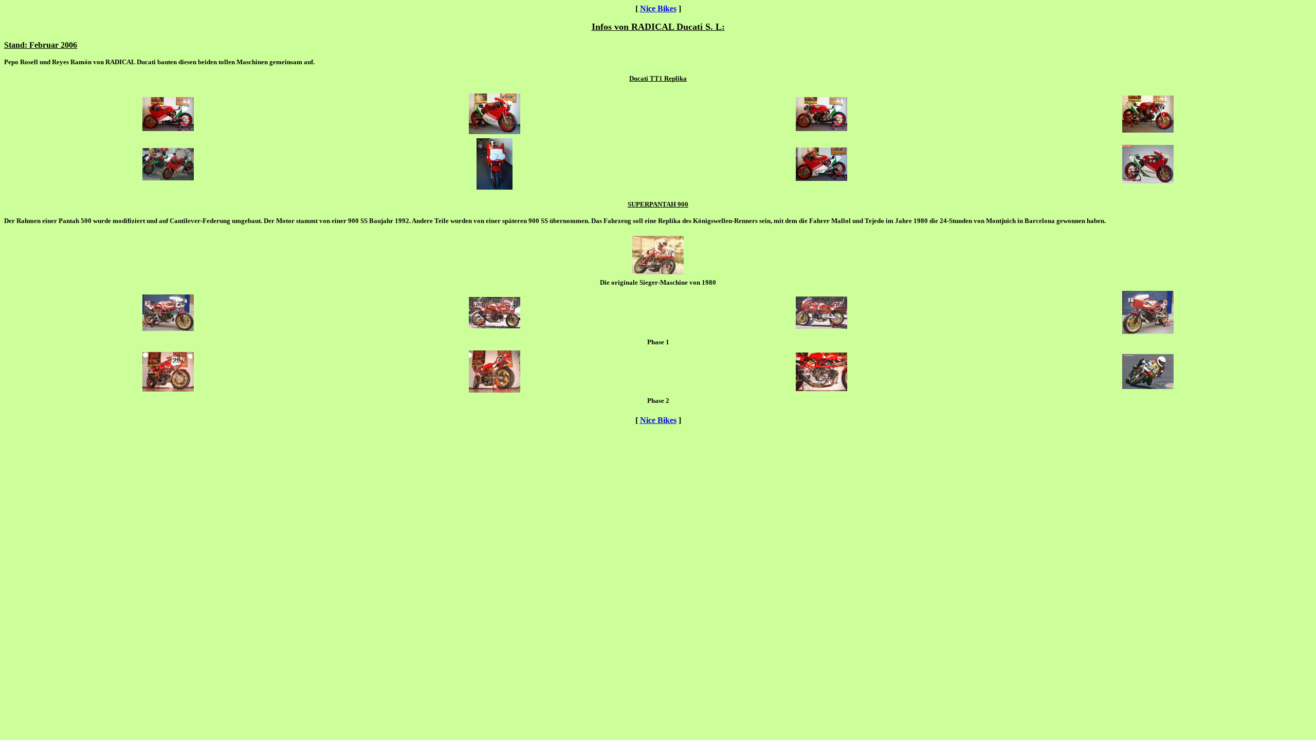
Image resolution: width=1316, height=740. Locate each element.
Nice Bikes (658, 8)
